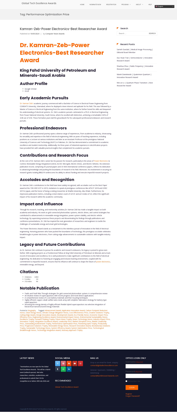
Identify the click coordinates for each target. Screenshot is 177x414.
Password (134, 371)
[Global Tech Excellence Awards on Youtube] (74, 363)
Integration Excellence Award (46, 321)
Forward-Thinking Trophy (45, 319)
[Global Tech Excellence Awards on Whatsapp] (63, 369)
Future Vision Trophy (64, 319)
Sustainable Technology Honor (38, 328)
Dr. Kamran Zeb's (26, 103)
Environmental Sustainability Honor (93, 317)
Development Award (65, 315)
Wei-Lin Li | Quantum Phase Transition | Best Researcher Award (135, 84)
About (138, 4)
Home (82, 4)
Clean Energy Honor (33, 312)
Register (129, 394)
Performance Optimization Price (64, 323)
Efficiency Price (26, 317)
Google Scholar (31, 89)
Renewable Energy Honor (58, 326)
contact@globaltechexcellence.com (104, 365)
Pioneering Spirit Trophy (87, 323)
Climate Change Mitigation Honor (55, 312)
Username (134, 362)
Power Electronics (101, 161)
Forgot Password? (133, 396)
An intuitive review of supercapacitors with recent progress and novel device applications (59, 295)
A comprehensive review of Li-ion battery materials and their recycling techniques (56, 298)
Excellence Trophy (27, 319)
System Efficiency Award (60, 328)
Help (150, 4)
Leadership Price (65, 321)
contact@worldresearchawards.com (104, 376)
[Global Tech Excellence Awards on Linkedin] (69, 369)
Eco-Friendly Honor (81, 315)
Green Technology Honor (82, 319)
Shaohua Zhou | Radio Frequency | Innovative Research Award (135, 67)
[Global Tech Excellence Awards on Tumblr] (57, 369)
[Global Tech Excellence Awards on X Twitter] (57, 363)
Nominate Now (95, 4)
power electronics (103, 261)
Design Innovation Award (46, 315)
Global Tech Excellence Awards (39, 3)
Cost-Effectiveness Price (78, 312)
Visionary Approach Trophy (72, 330)
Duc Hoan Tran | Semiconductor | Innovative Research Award (134, 59)
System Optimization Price (81, 328)
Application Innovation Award (73, 310)
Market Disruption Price (81, 321)
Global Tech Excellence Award (66, 387)
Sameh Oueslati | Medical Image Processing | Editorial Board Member (135, 50)
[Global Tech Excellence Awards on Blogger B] (69, 363)
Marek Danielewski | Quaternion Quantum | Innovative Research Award (134, 75)
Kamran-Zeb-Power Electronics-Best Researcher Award (64, 29)
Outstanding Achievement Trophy (38, 323)
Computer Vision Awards (55, 34)
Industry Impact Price (101, 319)
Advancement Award (53, 310)
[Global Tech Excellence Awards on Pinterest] (63, 363)
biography (32, 310)
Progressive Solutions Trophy (36, 326)
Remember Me (134, 381)
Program (124, 4)
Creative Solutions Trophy (99, 312)
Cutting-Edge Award (27, 315)
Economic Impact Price (99, 315)
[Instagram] (80, 363)
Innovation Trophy (27, 321)
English (160, 6)
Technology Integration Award (49, 330)
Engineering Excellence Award (44, 317)
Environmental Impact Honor (67, 317)
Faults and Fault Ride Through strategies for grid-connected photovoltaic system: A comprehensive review (66, 293)
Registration (111, 4)
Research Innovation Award (80, 326)
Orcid (27, 91)
